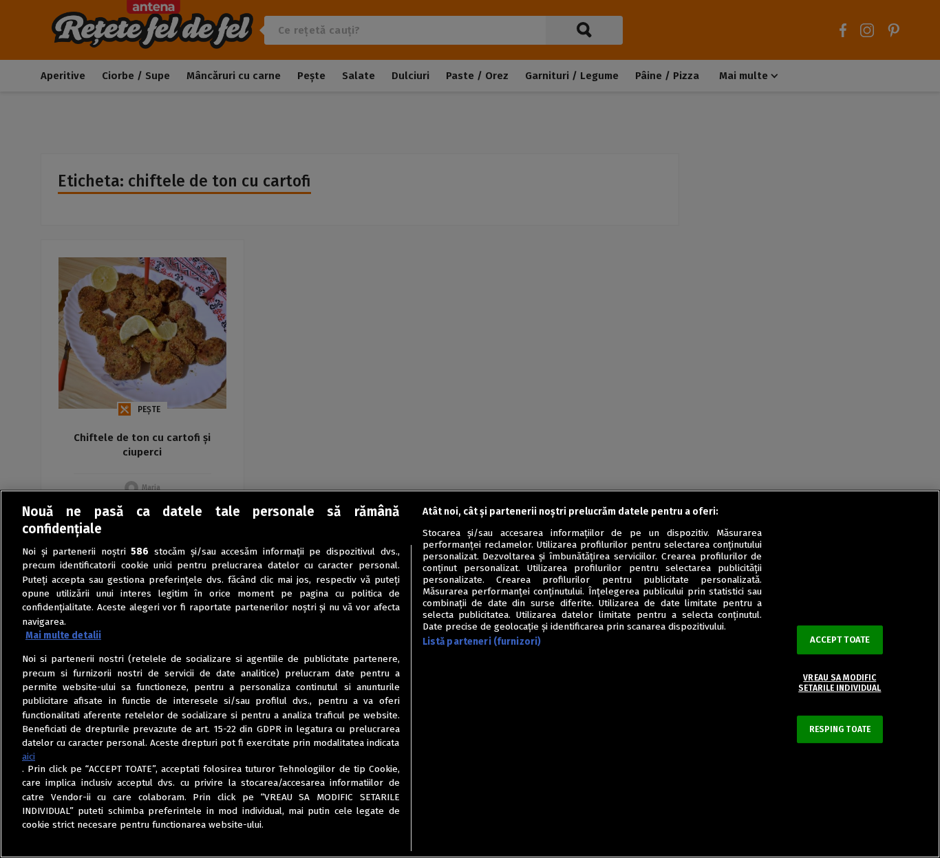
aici (28, 756)
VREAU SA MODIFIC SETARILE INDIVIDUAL (839, 683)
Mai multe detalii (63, 635)
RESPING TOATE (840, 729)
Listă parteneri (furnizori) (482, 641)
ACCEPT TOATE (840, 640)
